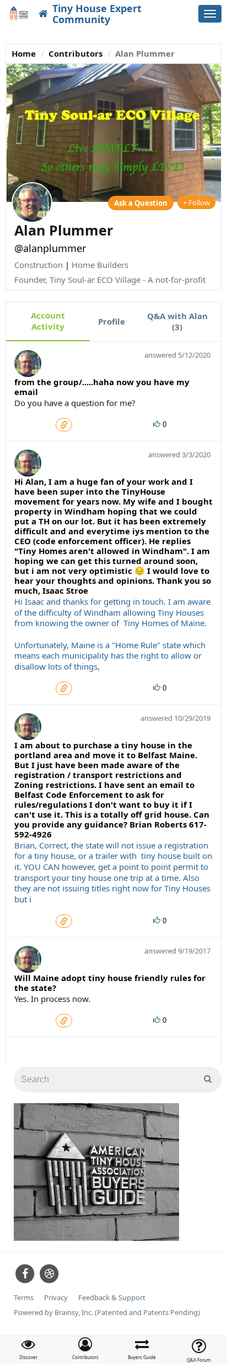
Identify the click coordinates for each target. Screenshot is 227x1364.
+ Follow (196, 202)
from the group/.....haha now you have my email (102, 387)
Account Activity (48, 321)
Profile (111, 321)
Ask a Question (140, 203)
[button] (85, 1348)
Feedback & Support (111, 1297)
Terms (24, 1297)
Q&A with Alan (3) (177, 321)
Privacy (56, 1297)
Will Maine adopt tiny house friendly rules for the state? (110, 983)
